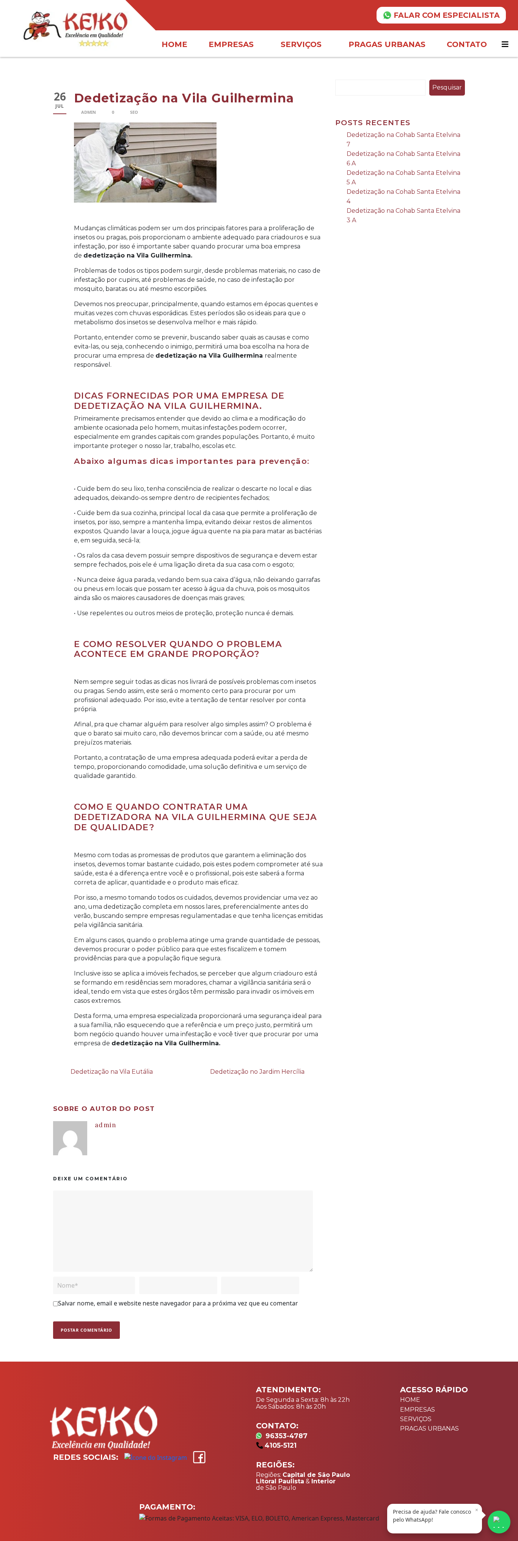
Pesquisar (447, 87)
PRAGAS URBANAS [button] (386, 44)
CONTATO (467, 44)
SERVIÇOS (416, 1419)
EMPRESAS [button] (231, 44)
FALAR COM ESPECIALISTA (447, 15)
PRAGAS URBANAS (429, 1428)
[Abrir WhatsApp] (499, 1522)
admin (88, 112)
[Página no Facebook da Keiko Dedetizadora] (199, 1457)
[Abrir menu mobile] (506, 44)
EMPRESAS (417, 1409)
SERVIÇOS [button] (301, 44)
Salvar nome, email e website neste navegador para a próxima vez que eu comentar (178, 1303)
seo (134, 112)
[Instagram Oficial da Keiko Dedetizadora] (155, 1457)
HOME (174, 44)
